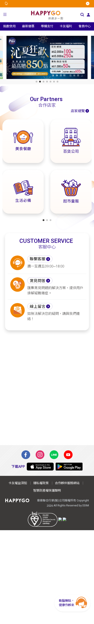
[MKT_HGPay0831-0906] (47, 58)
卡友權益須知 (18, 483)
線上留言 (37, 306)
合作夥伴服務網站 (67, 483)
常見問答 (37, 281)
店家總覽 (78, 111)
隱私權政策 (41, 483)
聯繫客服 (37, 259)
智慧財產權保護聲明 (47, 490)
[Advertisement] (47, 388)
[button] (5, 15)
